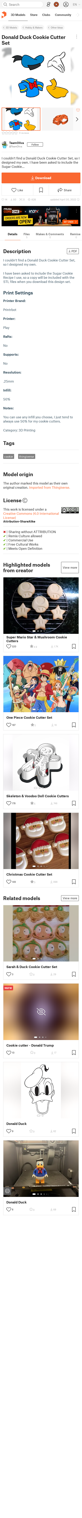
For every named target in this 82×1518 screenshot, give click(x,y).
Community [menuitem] (63, 15)
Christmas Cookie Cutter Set (29, 874)
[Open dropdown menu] (76, 36)
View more (70, 567)
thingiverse (26, 456)
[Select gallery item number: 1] (34, 631)
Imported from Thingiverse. (49, 487)
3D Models (11, 27)
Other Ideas (57, 27)
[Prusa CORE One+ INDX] (41, 216)
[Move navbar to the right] (78, 15)
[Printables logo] (4, 14)
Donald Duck (16, 1124)
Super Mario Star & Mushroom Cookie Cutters (36, 639)
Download (43, 178)
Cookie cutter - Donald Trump (30, 1045)
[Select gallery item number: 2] (38, 631)
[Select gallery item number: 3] (41, 631)
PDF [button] (74, 251)
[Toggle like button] (8, 646)
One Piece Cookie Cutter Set (29, 717)
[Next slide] (76, 119)
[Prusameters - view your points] (56, 4)
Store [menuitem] (33, 15)
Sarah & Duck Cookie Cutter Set (31, 967)
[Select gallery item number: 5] (47, 631)
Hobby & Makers (34, 27)
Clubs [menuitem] (46, 15)
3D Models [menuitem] (18, 15)
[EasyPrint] (49, 4)
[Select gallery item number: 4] (44, 631)
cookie (8, 456)
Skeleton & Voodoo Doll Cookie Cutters (37, 796)
